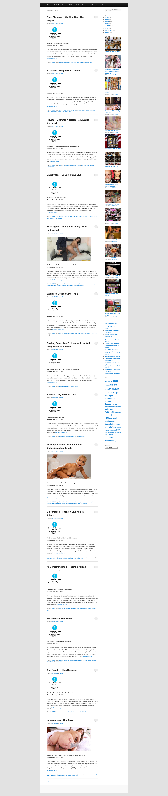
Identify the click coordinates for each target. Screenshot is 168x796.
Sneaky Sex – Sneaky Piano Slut (64, 174)
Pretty (77, 62)
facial (74, 165)
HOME (49, 5)
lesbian (108, 421)
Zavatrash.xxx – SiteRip (111, 240)
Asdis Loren (67, 284)
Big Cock (64, 502)
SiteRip (71, 5)
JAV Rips (102, 5)
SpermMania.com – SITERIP (112, 275)
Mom (88, 216)
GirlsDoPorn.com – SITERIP (112, 51)
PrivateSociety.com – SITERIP (113, 148)
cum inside (92, 110)
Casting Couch (78, 284)
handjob (110, 415)
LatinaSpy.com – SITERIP (112, 222)
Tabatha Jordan (87, 608)
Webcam (107, 32)
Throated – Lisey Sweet (59, 618)
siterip (119, 432)
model (48, 285)
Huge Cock (92, 774)
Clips (116, 392)
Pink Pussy (57, 285)
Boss (88, 557)
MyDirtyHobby (117, 427)
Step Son (82, 62)
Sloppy (90, 660)
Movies (106, 23)
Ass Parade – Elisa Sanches (61, 670)
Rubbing (68, 558)
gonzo (106, 415)
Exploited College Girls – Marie (63, 70)
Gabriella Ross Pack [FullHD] (112, 373)
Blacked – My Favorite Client (62, 394)
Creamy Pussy (86, 110)
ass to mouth (70, 774)
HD (106, 417)
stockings (117, 435)
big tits (61, 62)
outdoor (114, 430)
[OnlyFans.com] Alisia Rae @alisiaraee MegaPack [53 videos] (112, 345)
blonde (69, 502)
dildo (116, 404)
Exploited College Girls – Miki (62, 293)
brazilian (68, 712)
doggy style (108, 406)
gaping (80, 712)
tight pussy (62, 775)
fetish (111, 409)
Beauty (75, 774)
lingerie (78, 165)
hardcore (117, 415)
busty (71, 165)
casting (72, 284)
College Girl (73, 110)
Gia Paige (65, 436)
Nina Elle (73, 62)
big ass (64, 712)
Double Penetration (116, 406)
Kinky (57, 558)
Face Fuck (72, 660)
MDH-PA (64, 5)
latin (83, 712)
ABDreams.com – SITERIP (112, 130)
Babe (60, 502)
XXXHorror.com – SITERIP (112, 338)
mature (118, 424)
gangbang (118, 412)
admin (61, 23)
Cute (71, 216)
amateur (61, 110)
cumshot (108, 401)
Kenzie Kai (84, 216)
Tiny (66, 775)
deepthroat (92, 502)
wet (95, 165)
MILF (69, 62)
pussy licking (70, 285)
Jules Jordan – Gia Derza (60, 720)
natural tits (108, 430)
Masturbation (110, 424)
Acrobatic (61, 557)
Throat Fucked (50, 661)
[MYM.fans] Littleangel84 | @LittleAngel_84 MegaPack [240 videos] (112, 71)
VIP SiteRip (56, 5)
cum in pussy (86, 502)
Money (52, 285)
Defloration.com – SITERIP (112, 204)
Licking (93, 284)
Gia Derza (86, 774)
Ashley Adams (74, 557)
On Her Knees (84, 333)
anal (65, 110)
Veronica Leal (76, 503)
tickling (71, 503)
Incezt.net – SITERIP (110, 258)
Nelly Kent (83, 165)
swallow (94, 660)
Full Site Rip (110, 412)
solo (112, 435)
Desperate (92, 557)
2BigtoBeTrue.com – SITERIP (112, 356)
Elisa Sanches (74, 712)
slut (51, 218)
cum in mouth (110, 398)
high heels (52, 558)
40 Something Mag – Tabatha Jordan (66, 566)
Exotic (48, 111)
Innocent (78, 216)
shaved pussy (114, 432)
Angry (68, 557)
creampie (79, 110)
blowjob (68, 165)
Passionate (55, 503)
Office (60, 558)
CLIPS (77, 5)
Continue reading (52, 58)
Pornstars (84, 5)
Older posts (50, 782)
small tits (108, 435)
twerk (69, 775)
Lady (89, 284)
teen (63, 111)
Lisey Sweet (78, 660)
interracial (71, 436)
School (95, 216)
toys (48, 335)
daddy (74, 216)
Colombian (74, 502)
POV (56, 111)
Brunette (107, 393)
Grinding (53, 111)
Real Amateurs (93, 5)
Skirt (48, 218)
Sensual (92, 165)
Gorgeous (85, 284)
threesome (109, 440)
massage (65, 62)
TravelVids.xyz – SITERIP (111, 166)
